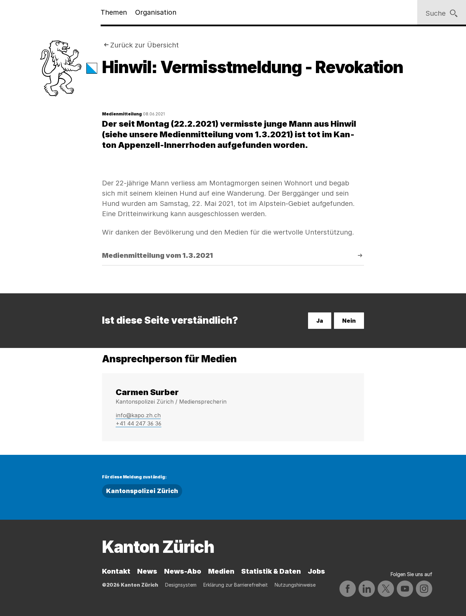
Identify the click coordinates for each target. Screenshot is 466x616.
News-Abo (182, 571)
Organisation (155, 12)
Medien (221, 571)
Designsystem (180, 585)
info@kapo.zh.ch (138, 415)
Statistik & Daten (271, 571)
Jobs (316, 571)
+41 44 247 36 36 (138, 423)
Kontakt (116, 571)
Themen (114, 12)
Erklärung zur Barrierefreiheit (235, 585)
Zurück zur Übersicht (144, 45)
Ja (319, 320)
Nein (349, 320)
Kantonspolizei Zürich (142, 490)
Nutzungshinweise (295, 585)
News (147, 571)
